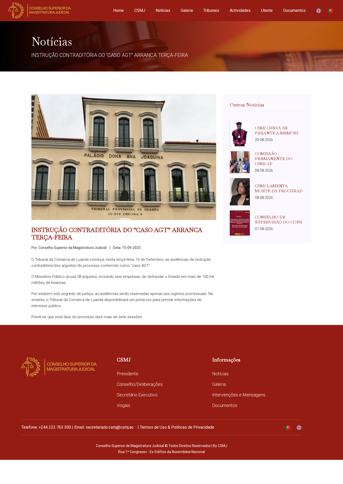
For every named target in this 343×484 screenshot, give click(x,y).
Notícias (163, 10)
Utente (267, 10)
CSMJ (139, 10)
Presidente (127, 373)
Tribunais (211, 10)
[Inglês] (318, 10)
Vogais (123, 405)
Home (118, 10)
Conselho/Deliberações (140, 384)
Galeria (187, 10)
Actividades (240, 10)
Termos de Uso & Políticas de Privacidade (177, 427)
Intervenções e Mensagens (238, 394)
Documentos (294, 10)
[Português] (330, 10)
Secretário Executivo (137, 394)
